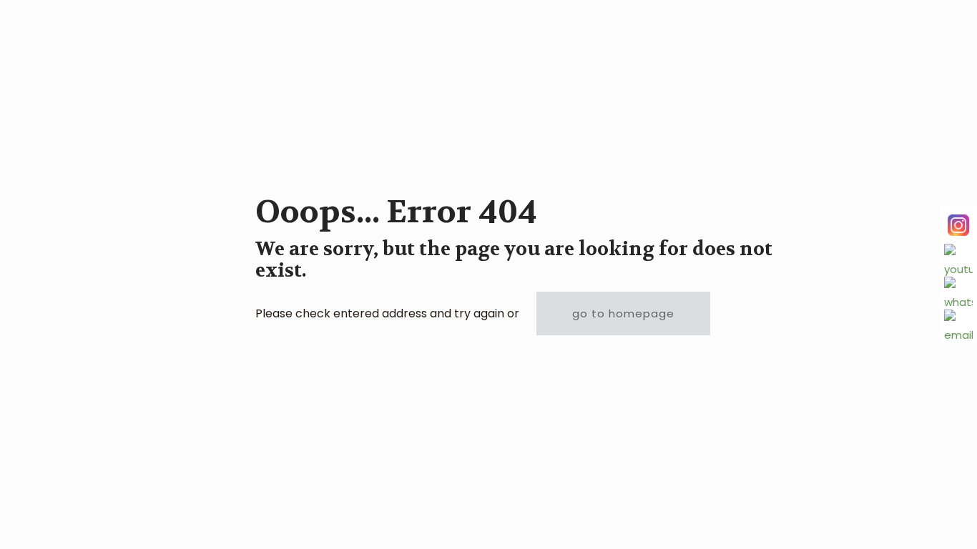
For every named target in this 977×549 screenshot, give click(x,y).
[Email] (958, 324)
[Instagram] (958, 225)
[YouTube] (958, 258)
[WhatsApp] (958, 291)
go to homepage (623, 313)
